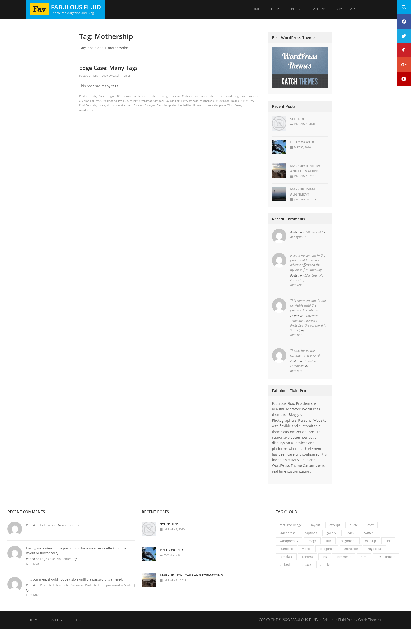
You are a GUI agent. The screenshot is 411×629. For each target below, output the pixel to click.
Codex (186, 96)
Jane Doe (296, 335)
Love (184, 101)
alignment (130, 96)
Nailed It (236, 101)
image (150, 101)
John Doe (296, 285)
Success (139, 105)
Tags (160, 105)
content (211, 96)
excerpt (84, 101)
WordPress (234, 105)
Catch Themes (121, 75)
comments (198, 96)
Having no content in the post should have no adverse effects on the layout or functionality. (307, 262)
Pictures (248, 101)
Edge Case (98, 96)
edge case (240, 96)
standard (127, 105)
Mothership (207, 101)
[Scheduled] (279, 129)
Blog (295, 9)
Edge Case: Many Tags (108, 68)
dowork (228, 96)
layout (170, 101)
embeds (253, 96)
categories (167, 96)
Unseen (198, 105)
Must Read (223, 101)
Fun (125, 101)
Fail (92, 101)
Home (255, 9)
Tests (275, 9)
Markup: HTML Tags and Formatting (191, 575)
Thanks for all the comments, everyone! (305, 352)
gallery (133, 101)
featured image (105, 101)
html (142, 101)
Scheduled (299, 119)
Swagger (150, 105)
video (207, 105)
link (177, 101)
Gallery (318, 9)
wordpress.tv (87, 110)
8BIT (120, 96)
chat (178, 96)
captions (154, 96)
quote (101, 105)
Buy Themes (345, 9)
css (220, 96)
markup (193, 101)
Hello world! (302, 142)
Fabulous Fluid (76, 7)
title (179, 105)
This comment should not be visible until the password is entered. (308, 305)
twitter (187, 105)
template (170, 105)
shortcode (113, 105)
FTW (119, 101)
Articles (142, 96)
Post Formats (87, 105)
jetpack (159, 101)
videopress (219, 105)
